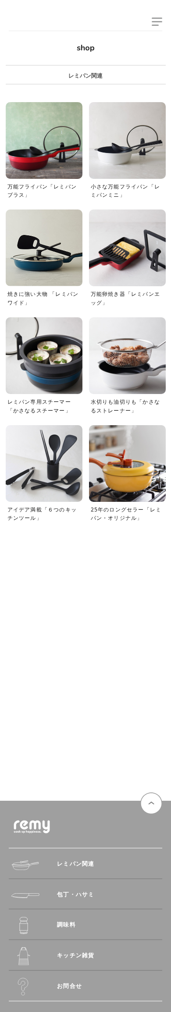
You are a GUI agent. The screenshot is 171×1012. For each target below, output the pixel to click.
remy (24, 23)
